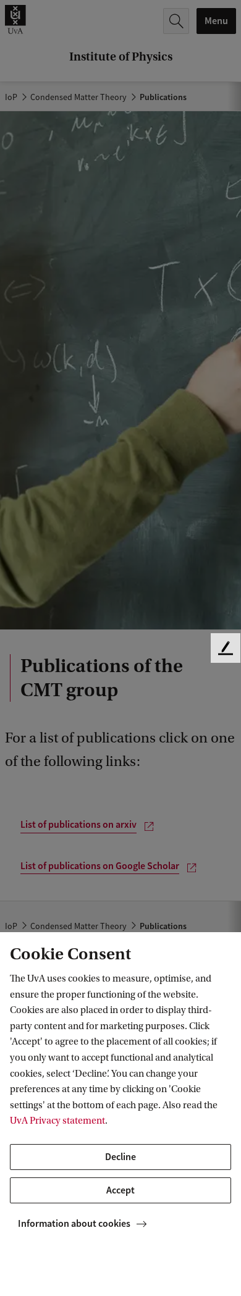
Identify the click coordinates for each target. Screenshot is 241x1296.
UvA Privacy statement (57, 1120)
